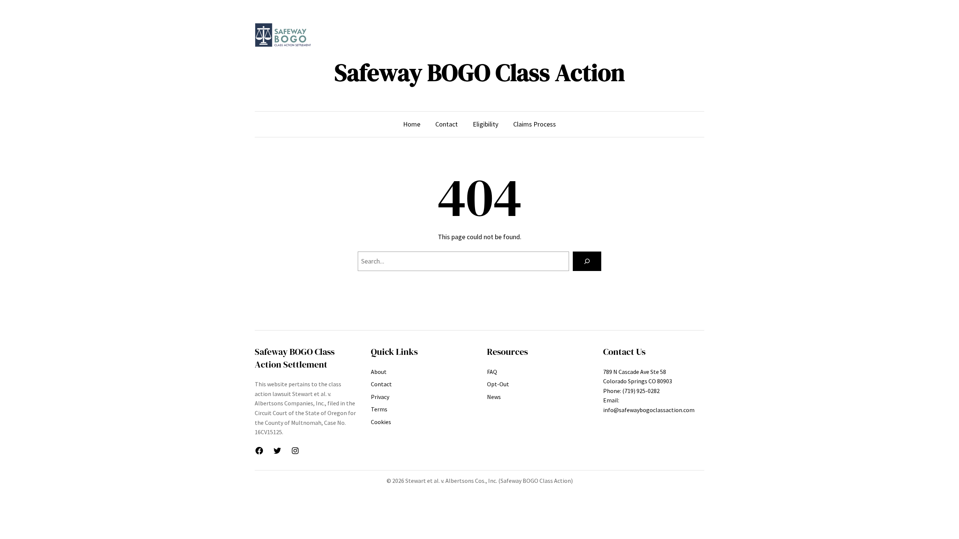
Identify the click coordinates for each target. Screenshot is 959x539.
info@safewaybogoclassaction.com (649, 410)
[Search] (587, 261)
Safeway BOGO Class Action (480, 72)
